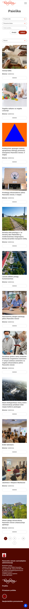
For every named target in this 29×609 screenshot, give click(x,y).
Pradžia (5, 586)
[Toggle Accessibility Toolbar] (26, 606)
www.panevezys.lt (7, 572)
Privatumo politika (9, 590)
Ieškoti (23, 32)
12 (23, 538)
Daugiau (14, 77)
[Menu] (25, 3)
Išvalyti (14, 32)
